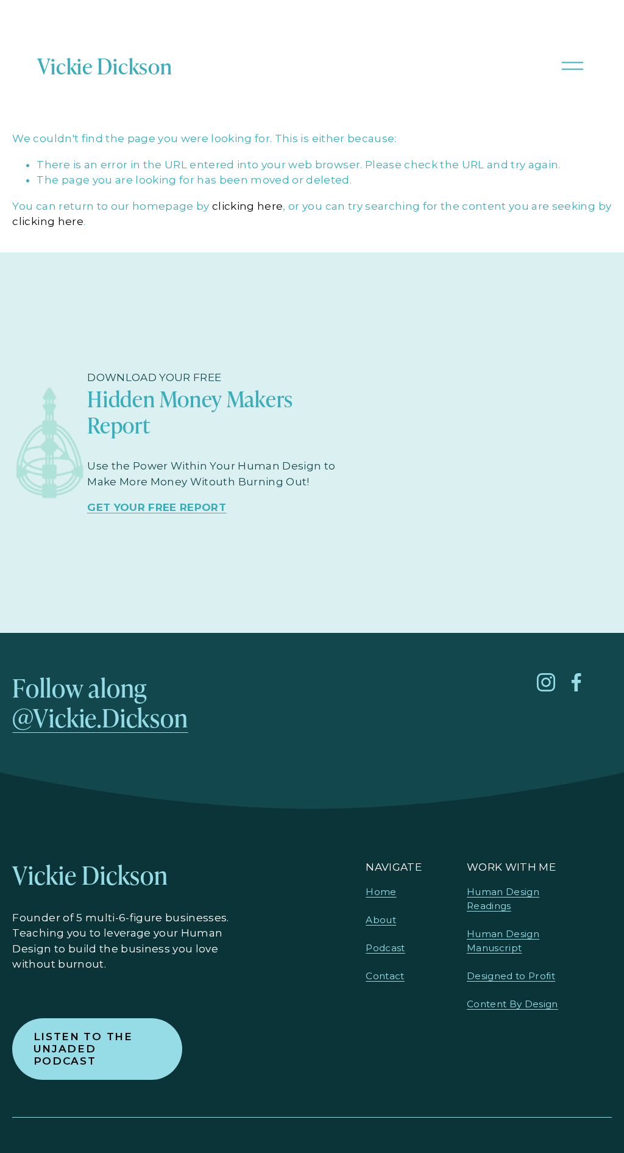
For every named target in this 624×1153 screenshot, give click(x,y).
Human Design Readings (503, 899)
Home (381, 892)
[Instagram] (546, 682)
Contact (385, 976)
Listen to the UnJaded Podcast (83, 1048)
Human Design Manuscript (503, 941)
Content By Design (512, 1004)
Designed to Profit (511, 976)
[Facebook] (576, 682)
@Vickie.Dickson (100, 717)
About (381, 920)
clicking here (247, 206)
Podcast (385, 948)
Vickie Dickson (104, 65)
